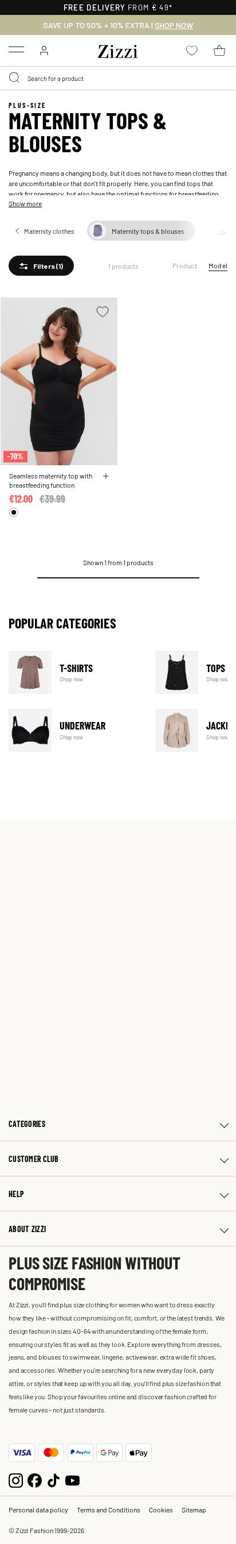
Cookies (161, 1509)
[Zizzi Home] (118, 49)
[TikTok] (53, 1479)
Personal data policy (38, 1509)
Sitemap (194, 1509)
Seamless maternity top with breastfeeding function (50, 480)
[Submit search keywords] (15, 78)
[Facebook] (34, 1479)
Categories (27, 1124)
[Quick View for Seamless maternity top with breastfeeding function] (106, 476)
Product (184, 265)
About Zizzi (27, 1229)
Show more (25, 203)
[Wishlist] (102, 312)
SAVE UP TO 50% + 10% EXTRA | (118, 25)
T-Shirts (75, 672)
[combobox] (118, 78)
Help (16, 1194)
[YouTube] (72, 1479)
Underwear (75, 730)
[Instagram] (16, 1479)
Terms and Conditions (108, 1509)
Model (218, 265)
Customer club (34, 1159)
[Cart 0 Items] (219, 50)
